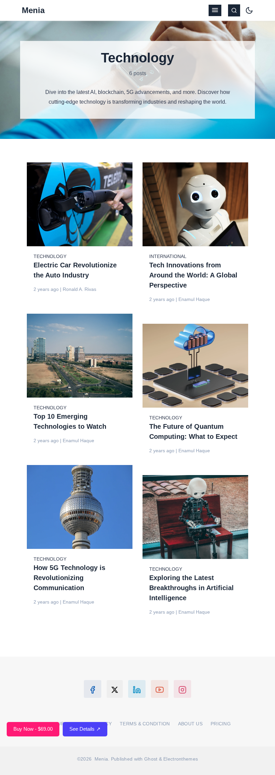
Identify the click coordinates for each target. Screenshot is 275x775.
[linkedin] (137, 689)
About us (190, 723)
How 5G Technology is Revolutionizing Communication (69, 577)
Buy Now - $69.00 (33, 729)
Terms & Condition (145, 723)
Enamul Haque (194, 299)
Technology (50, 256)
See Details (85, 729)
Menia (33, 10)
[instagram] (182, 689)
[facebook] (92, 689)
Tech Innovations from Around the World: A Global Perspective (193, 275)
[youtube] (159, 689)
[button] (215, 10)
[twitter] (115, 689)
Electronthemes (180, 759)
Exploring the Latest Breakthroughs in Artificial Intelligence (191, 588)
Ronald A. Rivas (79, 289)
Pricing (221, 723)
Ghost (150, 759)
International (167, 256)
